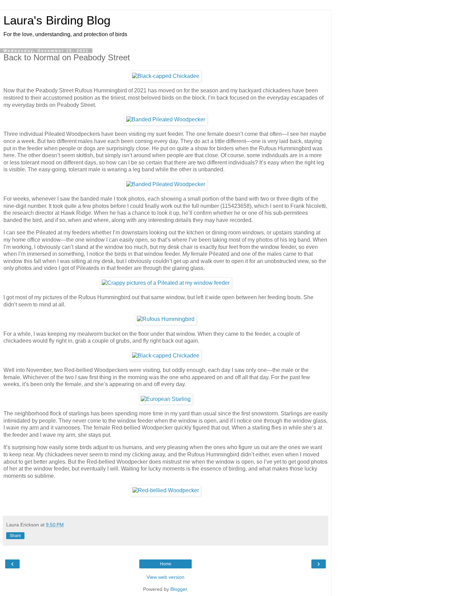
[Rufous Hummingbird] (166, 319)
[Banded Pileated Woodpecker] (165, 119)
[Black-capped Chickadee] (165, 76)
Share (15, 535)
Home (165, 564)
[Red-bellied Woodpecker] (165, 490)
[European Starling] (166, 399)
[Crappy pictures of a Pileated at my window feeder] (166, 283)
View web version (165, 577)
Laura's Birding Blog (56, 20)
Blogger (178, 589)
